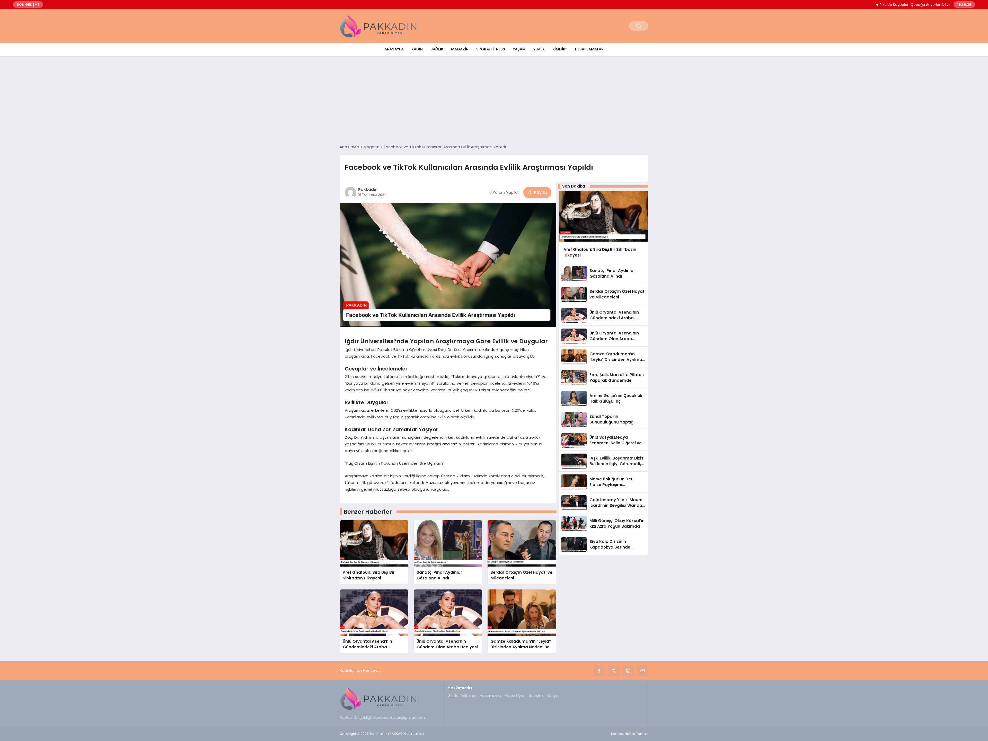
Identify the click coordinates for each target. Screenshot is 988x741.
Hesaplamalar (589, 49)
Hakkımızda (490, 695)
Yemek (539, 49)
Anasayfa (394, 49)
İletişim (536, 695)
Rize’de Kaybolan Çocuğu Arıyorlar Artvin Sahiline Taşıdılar (905, 4)
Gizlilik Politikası (462, 695)
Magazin (460, 49)
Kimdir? (559, 49)
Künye (552, 695)
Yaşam (519, 49)
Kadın (417, 49)
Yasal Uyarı (515, 695)
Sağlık (436, 49)
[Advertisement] (494, 100)
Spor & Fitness (490, 49)
